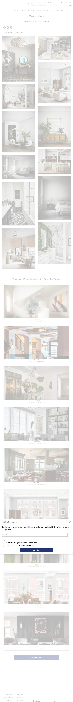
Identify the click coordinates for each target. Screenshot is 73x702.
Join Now (36, 550)
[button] (70, 522)
